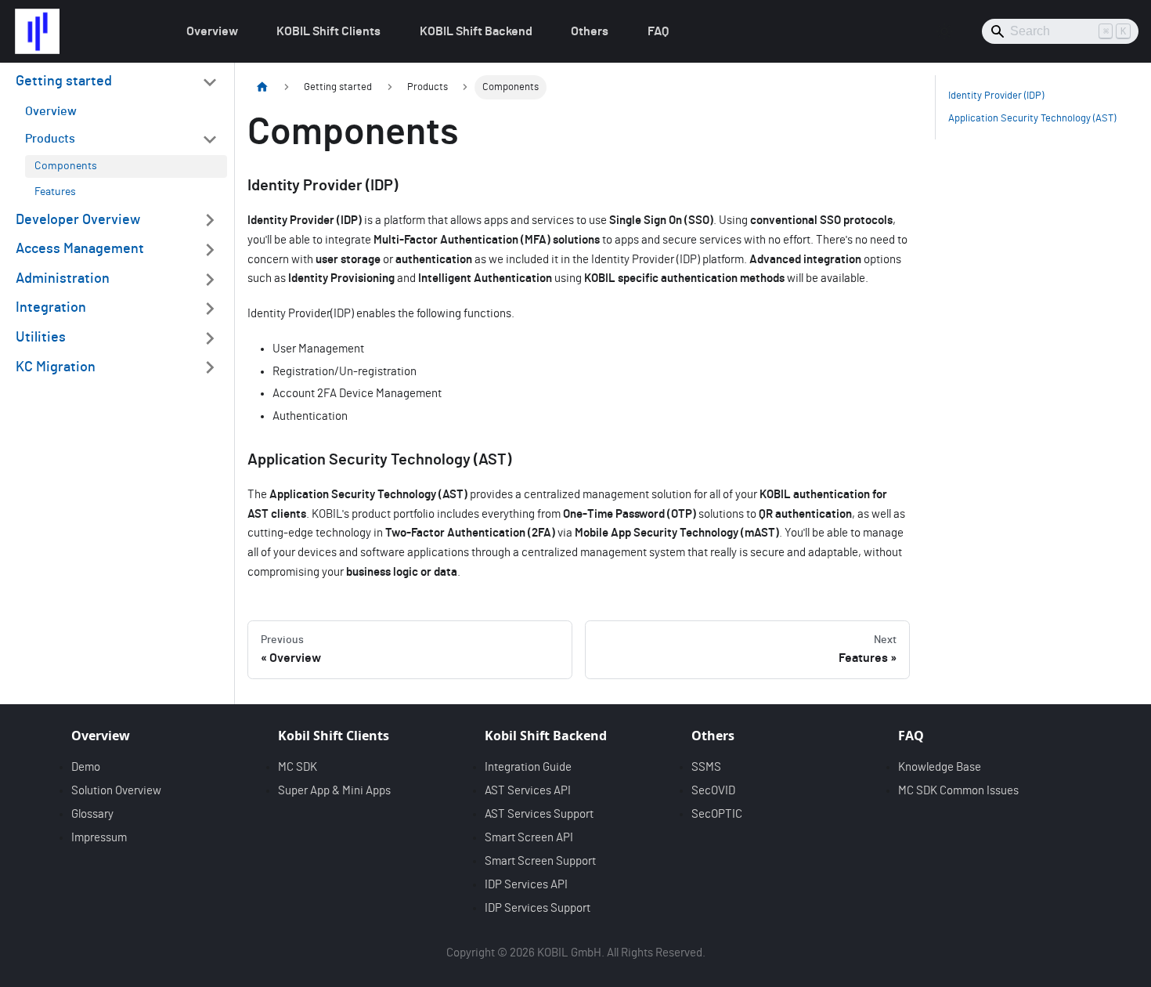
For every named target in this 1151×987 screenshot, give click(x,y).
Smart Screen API (529, 838)
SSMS (706, 767)
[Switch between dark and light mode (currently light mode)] (944, 31)
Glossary (92, 814)
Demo (85, 767)
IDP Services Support (537, 908)
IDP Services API (526, 885)
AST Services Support (539, 814)
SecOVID (713, 791)
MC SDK (297, 767)
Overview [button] (212, 31)
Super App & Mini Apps (334, 791)
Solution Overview (116, 791)
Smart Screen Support (540, 861)
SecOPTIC (716, 814)
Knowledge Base (939, 767)
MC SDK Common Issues (958, 791)
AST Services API (528, 791)
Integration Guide (528, 767)
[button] (116, 82)
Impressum (99, 838)
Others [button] (589, 31)
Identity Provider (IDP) (996, 96)
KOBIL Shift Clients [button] (328, 31)
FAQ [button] (658, 31)
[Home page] (262, 87)
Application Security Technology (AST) (1032, 119)
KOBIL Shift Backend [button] (476, 31)
